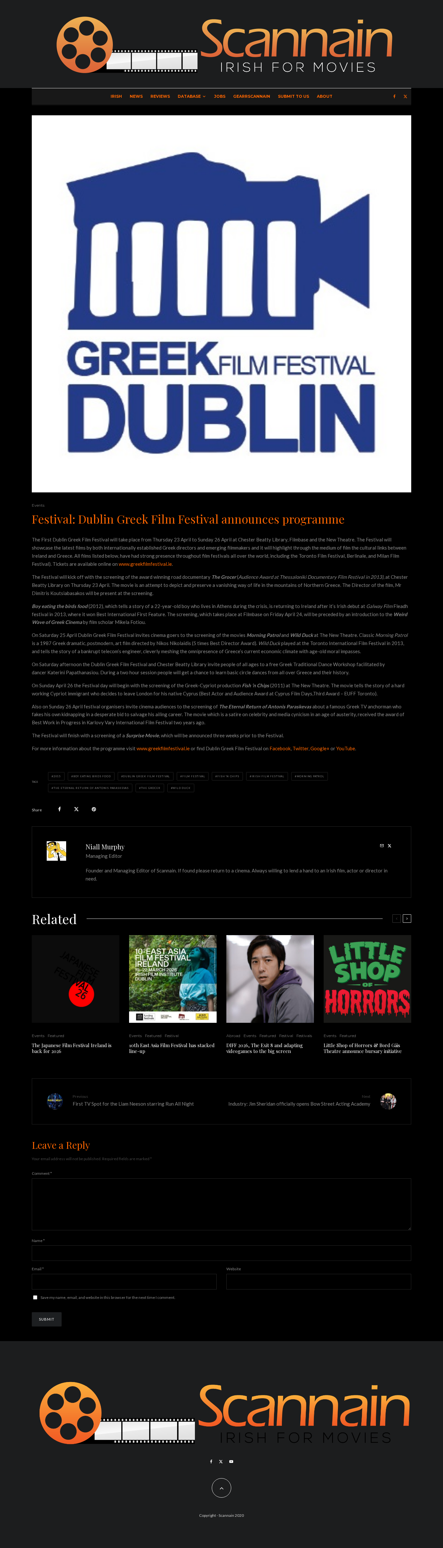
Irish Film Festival (268, 776)
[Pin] (94, 809)
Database (189, 96)
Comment (42, 1173)
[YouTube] (231, 1462)
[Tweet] (76, 809)
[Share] (59, 809)
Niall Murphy (105, 846)
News (136, 96)
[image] (173, 979)
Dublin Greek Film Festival (146, 776)
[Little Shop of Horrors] (367, 979)
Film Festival (193, 776)
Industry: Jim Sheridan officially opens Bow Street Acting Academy (299, 1100)
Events (38, 505)
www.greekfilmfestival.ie (145, 564)
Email (38, 1268)
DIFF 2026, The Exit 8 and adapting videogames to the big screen (264, 1048)
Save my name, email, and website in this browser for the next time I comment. (108, 1297)
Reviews (160, 96)
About (324, 96)
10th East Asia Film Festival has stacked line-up (172, 1048)
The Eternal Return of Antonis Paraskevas (91, 788)
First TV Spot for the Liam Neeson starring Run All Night (133, 1100)
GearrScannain (251, 96)
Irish (116, 96)
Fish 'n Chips (228, 776)
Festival (172, 1035)
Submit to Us (293, 96)
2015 (57, 776)
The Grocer (151, 788)
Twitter (300, 748)
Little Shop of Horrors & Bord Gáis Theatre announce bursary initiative (363, 1048)
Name (38, 1240)
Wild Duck (181, 788)
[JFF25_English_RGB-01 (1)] (75, 979)
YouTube (345, 748)
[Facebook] (394, 96)
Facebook (280, 748)
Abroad (233, 1035)
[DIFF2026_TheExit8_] (270, 979)
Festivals (304, 1035)
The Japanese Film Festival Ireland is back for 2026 (72, 1048)
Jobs (219, 96)
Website (233, 1268)
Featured (56, 1035)
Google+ (319, 748)
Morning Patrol (310, 776)
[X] (405, 96)
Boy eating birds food (92, 776)
